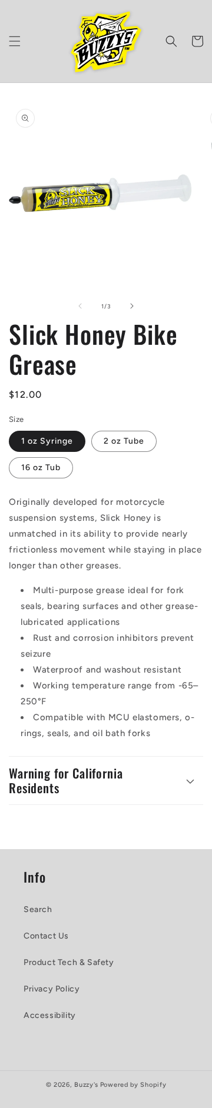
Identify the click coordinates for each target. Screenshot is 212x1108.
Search (38, 909)
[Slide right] (132, 306)
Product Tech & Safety (69, 962)
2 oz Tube (124, 441)
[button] (15, 41)
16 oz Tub (41, 468)
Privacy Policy (52, 989)
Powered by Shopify (133, 1085)
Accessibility (50, 1015)
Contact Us (46, 936)
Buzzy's (86, 1085)
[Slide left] (80, 306)
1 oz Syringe (47, 441)
